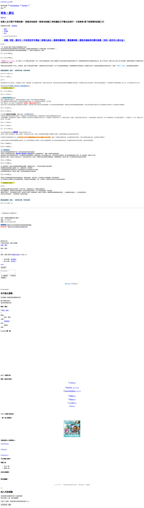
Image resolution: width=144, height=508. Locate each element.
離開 (9, 504)
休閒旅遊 (14, 26)
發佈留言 (3, 277)
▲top (2, 264)
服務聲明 (88, 484)
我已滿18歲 (4, 504)
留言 (17, 254)
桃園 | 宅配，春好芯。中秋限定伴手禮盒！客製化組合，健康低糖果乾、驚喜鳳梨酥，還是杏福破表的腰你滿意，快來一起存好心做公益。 (64, 40)
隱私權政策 (81, 484)
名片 (5, 33)
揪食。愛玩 (7, 12)
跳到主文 (3, 17)
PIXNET (59, 484)
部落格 (6, 31)
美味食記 (13, 259)
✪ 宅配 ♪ (13, 261)
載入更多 (3, 267)
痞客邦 (14, 254)
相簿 (5, 29)
